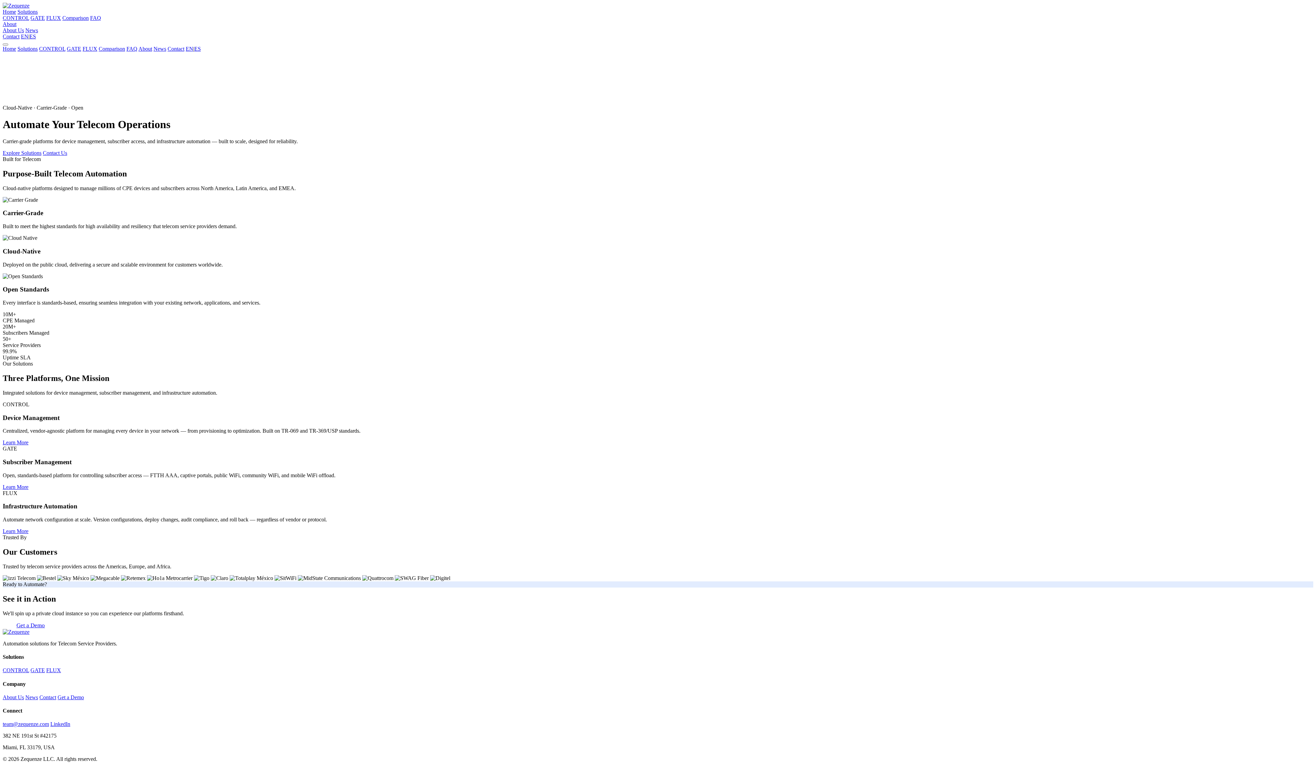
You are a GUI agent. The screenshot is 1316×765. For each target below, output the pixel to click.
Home (9, 12)
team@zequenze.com (26, 724)
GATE (38, 18)
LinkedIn (60, 724)
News (31, 30)
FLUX (53, 18)
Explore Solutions (22, 153)
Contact (11, 36)
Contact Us (55, 153)
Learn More (15, 442)
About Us (13, 30)
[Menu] (5, 45)
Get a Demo (30, 625)
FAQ (95, 18)
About (9, 24)
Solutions (27, 12)
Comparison (75, 18)
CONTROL (16, 18)
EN (24, 36)
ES (32, 36)
